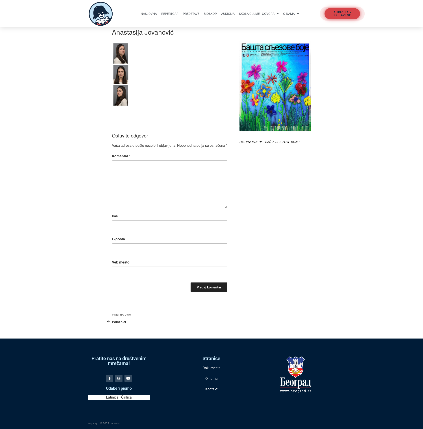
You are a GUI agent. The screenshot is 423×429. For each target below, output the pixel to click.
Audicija (228, 13)
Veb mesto (121, 262)
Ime (115, 215)
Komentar (121, 155)
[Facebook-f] (109, 378)
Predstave (191, 13)
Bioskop (210, 13)
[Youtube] (128, 378)
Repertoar (169, 13)
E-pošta (118, 238)
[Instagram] (118, 378)
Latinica (112, 397)
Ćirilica (126, 397)
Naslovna (149, 13)
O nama (289, 13)
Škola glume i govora (257, 13)
